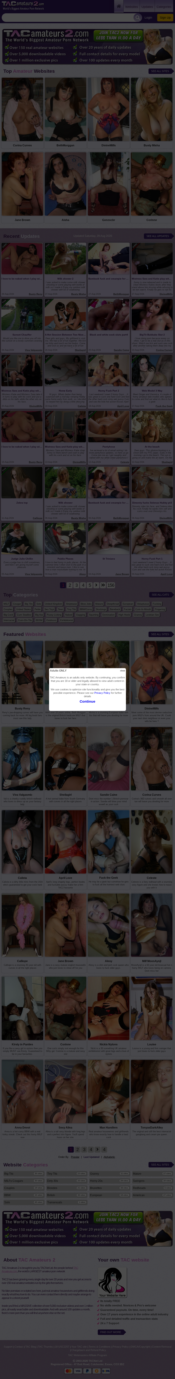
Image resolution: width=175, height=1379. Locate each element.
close (122, 671)
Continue (87, 701)
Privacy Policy (102, 692)
